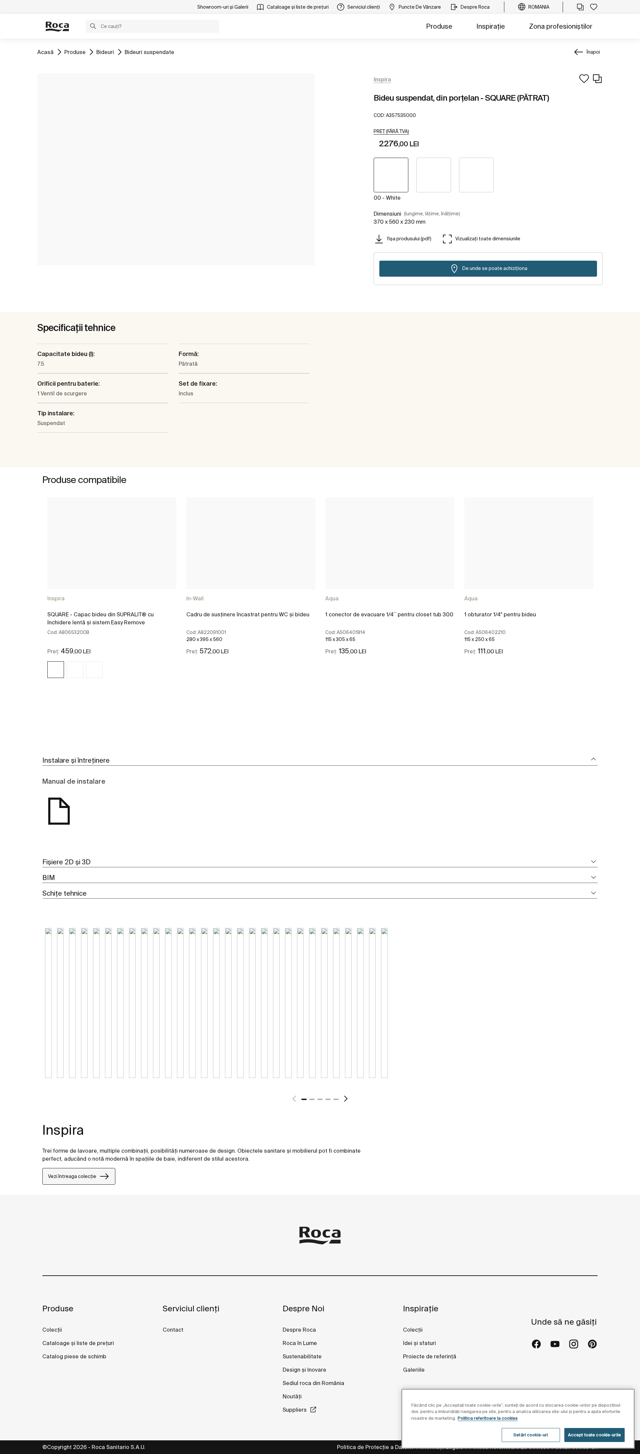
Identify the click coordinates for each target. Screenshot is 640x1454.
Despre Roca (299, 1330)
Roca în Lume (300, 1343)
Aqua (332, 598)
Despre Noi (303, 1308)
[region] (518, 1419)
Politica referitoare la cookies (488, 1418)
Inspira (56, 598)
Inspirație (490, 26)
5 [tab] (336, 1099)
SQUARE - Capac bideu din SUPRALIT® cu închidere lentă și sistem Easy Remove (100, 618)
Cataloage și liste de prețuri (78, 1343)
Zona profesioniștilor (560, 26)
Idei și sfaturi (419, 1343)
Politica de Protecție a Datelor (376, 1447)
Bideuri (105, 52)
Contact (173, 1330)
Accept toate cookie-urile (594, 1434)
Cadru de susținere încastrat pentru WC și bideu (247, 614)
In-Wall (195, 598)
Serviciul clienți (191, 1308)
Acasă (45, 52)
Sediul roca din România (313, 1383)
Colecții (52, 1330)
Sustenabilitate (302, 1356)
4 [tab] (328, 1099)
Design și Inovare (304, 1370)
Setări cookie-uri (530, 1434)
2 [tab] (312, 1099)
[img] (55, 669)
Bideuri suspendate (149, 52)
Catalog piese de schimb (74, 1356)
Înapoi (593, 52)
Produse (439, 26)
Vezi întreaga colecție (72, 1176)
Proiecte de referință (429, 1356)
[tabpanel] (111, 593)
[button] (93, 27)
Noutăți (293, 1396)
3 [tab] (320, 1099)
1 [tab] (304, 1099)
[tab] (320, 760)
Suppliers (295, 1410)
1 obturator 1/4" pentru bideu (500, 614)
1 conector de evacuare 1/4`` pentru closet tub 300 (389, 614)
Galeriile (414, 1370)
